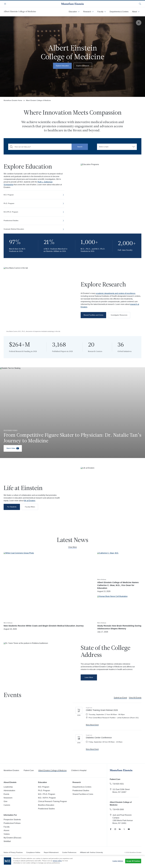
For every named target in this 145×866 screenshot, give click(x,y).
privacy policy (57, 861)
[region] (72, 861)
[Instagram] (115, 829)
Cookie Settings (117, 861)
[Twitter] (124, 829)
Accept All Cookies (133, 861)
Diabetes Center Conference (99, 737)
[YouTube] (129, 829)
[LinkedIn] (120, 829)
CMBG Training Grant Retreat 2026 (102, 710)
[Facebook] (111, 829)
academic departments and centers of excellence (115, 293)
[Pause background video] (138, 22)
